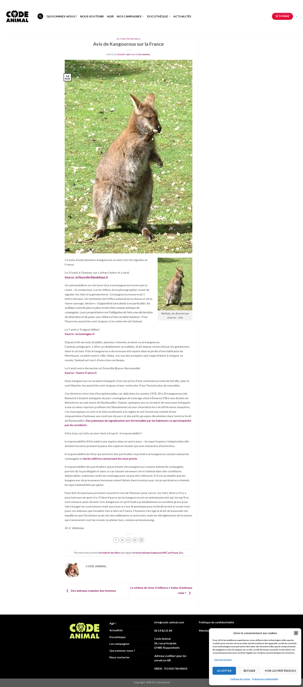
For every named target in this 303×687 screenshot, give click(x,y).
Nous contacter (119, 657)
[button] (296, 633)
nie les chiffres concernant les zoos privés (110, 458)
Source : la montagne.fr (80, 333)
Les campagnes (119, 643)
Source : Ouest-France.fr (81, 372)
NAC (165, 552)
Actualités (182, 16)
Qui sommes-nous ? (61, 16)
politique (173, 552)
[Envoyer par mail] (129, 540)
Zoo (181, 552)
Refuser (249, 670)
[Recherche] (40, 16)
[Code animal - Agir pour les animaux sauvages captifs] (17, 16)
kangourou (156, 552)
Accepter (224, 670)
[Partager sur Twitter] (122, 540)
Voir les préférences (280, 670)
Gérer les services (223, 659)
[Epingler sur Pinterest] (135, 540)
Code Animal (143, 54)
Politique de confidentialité (265, 679)
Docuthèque (157, 16)
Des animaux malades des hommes (93, 590)
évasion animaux (141, 552)
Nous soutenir (92, 16)
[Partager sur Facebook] (116, 540)
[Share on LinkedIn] (141, 540)
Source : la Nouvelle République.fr (86, 277)
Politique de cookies (240, 679)
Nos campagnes (129, 16)
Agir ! (112, 623)
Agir (110, 16)
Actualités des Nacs (128, 39)
